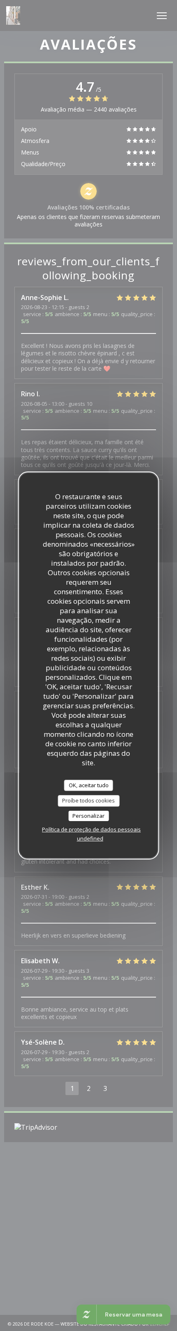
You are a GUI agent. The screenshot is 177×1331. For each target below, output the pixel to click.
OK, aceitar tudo (89, 785)
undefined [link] (90, 838)
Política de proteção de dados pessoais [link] (91, 829)
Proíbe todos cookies (88, 800)
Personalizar (88, 815)
